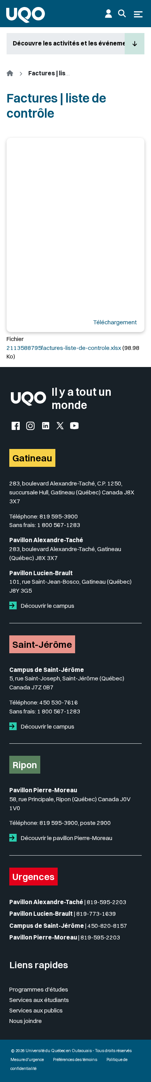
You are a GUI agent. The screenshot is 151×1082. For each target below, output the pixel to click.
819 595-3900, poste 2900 (75, 822)
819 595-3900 (58, 516)
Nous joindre (25, 1021)
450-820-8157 (107, 925)
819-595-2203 (106, 902)
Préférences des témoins (75, 1059)
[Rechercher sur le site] (122, 13)
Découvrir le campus (47, 605)
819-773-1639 (96, 913)
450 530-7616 (58, 702)
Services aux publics (36, 1010)
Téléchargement (115, 322)
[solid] (14, 605)
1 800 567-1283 (58, 525)
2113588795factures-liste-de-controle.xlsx (64, 347)
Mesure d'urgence (27, 1059)
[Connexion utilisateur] (108, 13)
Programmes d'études (38, 989)
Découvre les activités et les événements (69, 43)
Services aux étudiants (39, 1000)
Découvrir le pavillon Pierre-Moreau (66, 838)
